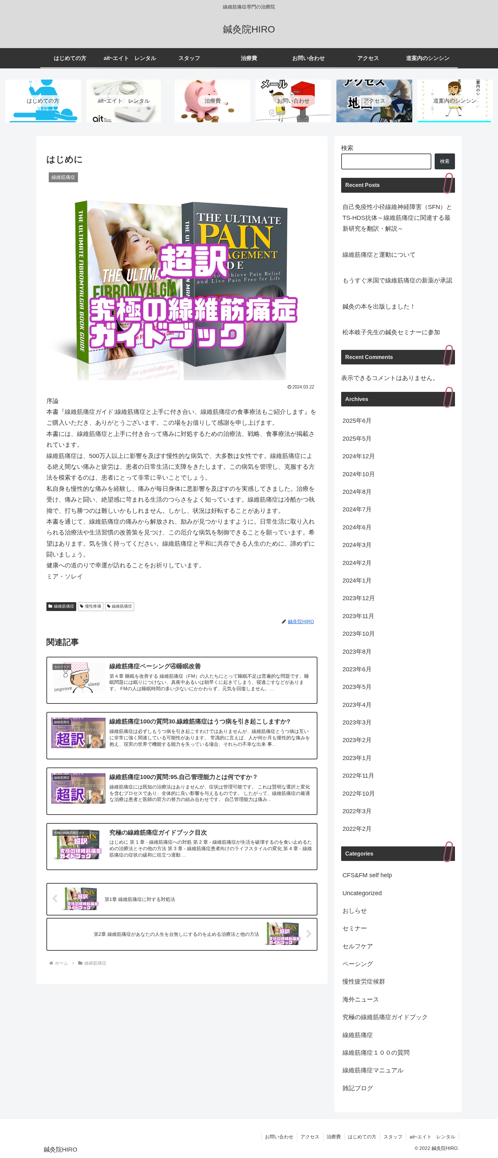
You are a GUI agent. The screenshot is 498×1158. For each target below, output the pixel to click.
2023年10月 (359, 633)
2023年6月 (357, 669)
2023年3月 (357, 722)
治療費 (334, 1136)
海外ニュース (361, 999)
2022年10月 (359, 793)
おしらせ (355, 910)
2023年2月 (357, 740)
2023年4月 (357, 704)
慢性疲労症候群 (364, 981)
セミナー (355, 928)
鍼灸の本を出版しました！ (379, 306)
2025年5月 (357, 438)
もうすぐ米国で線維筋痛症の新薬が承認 (397, 280)
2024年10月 (359, 474)
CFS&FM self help (367, 875)
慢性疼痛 (93, 606)
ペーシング (358, 964)
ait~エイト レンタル (432, 1136)
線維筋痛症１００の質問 (376, 1052)
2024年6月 (357, 527)
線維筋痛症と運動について (379, 254)
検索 (347, 148)
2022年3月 (357, 811)
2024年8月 (357, 491)
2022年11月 (358, 775)
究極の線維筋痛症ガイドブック (385, 1017)
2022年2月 (357, 828)
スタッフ (392, 1136)
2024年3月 (357, 545)
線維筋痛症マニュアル (373, 1070)
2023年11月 (358, 616)
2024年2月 (357, 563)
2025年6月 (357, 420)
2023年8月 (357, 651)
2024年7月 (357, 509)
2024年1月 (357, 580)
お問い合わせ (279, 1136)
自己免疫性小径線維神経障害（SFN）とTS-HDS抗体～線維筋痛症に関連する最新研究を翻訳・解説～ (397, 218)
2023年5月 (357, 686)
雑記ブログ (358, 1088)
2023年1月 (357, 758)
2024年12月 (359, 456)
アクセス (309, 1136)
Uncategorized (362, 893)
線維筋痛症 (64, 606)
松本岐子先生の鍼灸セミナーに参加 (391, 332)
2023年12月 (359, 598)
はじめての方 (362, 1136)
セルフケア (358, 946)
